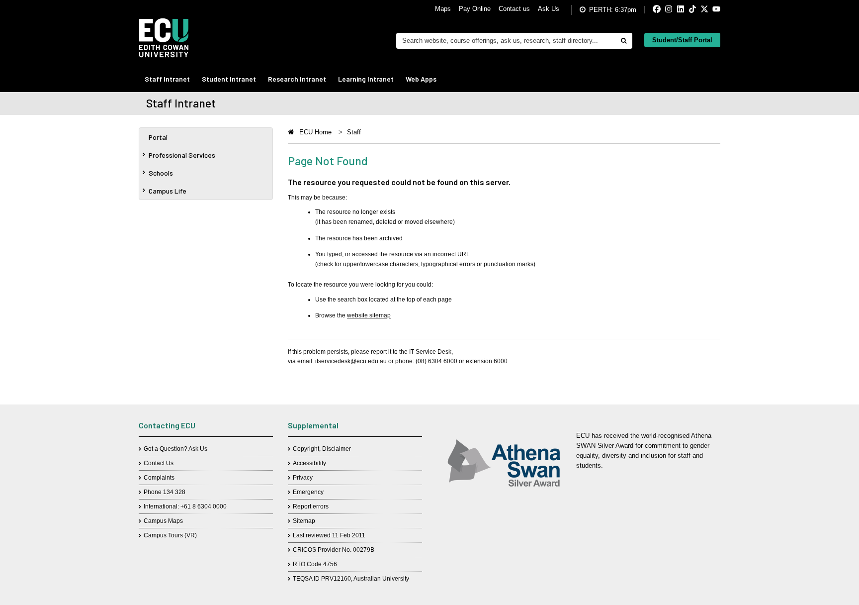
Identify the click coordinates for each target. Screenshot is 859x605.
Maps (443, 8)
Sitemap (304, 520)
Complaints (159, 477)
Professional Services (182, 155)
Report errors (311, 506)
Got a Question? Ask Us (175, 448)
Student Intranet (229, 79)
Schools (161, 173)
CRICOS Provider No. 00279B (333, 549)
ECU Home (315, 132)
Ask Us (548, 8)
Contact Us (158, 463)
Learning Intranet (366, 79)
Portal (158, 137)
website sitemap (369, 315)
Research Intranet (297, 79)
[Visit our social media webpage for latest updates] (648, 9)
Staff (354, 132)
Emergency (308, 492)
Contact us (514, 8)
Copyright (306, 448)
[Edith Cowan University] (164, 38)
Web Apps (421, 79)
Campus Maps (163, 520)
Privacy (303, 477)
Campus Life (167, 191)
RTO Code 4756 (315, 564)
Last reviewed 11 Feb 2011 (329, 535)
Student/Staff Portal (682, 40)
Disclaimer (336, 448)
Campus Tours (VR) (170, 535)
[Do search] (623, 41)
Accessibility (309, 463)
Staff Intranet (167, 79)
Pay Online (475, 8)
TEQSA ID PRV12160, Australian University (351, 578)
